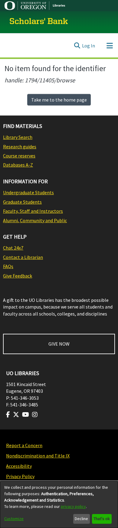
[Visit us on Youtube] (25, 414)
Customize (14, 518)
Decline (81, 518)
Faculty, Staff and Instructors (33, 211)
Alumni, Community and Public (35, 220)
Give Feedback (17, 276)
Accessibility (19, 466)
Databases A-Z (18, 165)
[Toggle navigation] (109, 45)
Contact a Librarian (23, 257)
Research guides (19, 146)
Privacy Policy (20, 476)
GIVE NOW (59, 344)
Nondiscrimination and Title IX (38, 456)
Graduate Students (22, 202)
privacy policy (73, 506)
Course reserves (19, 156)
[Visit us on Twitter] (16, 414)
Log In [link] (88, 46)
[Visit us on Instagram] (35, 414)
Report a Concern (24, 445)
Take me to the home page (59, 100)
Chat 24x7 (13, 248)
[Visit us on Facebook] (8, 414)
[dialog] (59, 504)
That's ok (101, 518)
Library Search (17, 137)
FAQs (8, 266)
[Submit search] (77, 45)
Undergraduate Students (28, 192)
